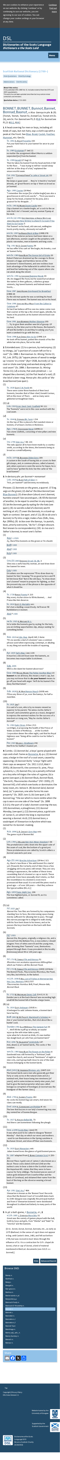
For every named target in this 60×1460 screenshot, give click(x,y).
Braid (34, 134)
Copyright (7, 1392)
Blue (28, 134)
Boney (9, 1275)
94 (17, 122)
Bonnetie (33, 754)
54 (38, 119)
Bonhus (9, 1292)
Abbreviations (9, 82)
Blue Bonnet (9, 494)
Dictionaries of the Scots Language (27, 46)
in (32, 175)
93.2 (12, 122)
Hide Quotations (10, 76)
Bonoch (9, 1339)
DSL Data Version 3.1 (11, 1395)
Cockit (42, 134)
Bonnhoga (10, 1329)
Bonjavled (11, 1299)
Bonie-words (12, 1295)
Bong (8, 1282)
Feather (50, 134)
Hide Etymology (24, 76)
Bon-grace (10, 1289)
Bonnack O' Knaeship (15, 1305)
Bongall (9, 1285)
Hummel (7, 137)
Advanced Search (48, 1261)
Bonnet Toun (10, 1326)
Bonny (13, 1332)
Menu (52, 55)
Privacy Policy (17, 1392)
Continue (53, 4)
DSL (7, 38)
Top (5, 1388)
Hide (36, 1261)
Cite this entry (21, 82)
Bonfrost (10, 1279)
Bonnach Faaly (12, 1302)
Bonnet (9, 1309)
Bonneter (10, 1316)
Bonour (9, 1343)
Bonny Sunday (12, 1336)
